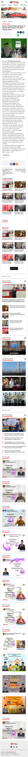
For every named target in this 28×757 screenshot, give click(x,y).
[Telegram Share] (23, 32)
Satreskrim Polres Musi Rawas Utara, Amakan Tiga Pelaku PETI (20, 213)
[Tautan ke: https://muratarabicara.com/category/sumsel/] (25, 359)
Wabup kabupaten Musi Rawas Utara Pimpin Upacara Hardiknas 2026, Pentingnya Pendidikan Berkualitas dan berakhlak (14, 438)
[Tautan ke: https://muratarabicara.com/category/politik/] (25, 338)
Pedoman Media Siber (6, 754)
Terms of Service (5, 753)
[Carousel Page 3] (14, 353)
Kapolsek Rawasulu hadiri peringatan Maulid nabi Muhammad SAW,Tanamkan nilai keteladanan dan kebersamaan (19, 201)
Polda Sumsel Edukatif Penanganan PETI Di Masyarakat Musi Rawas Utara (7, 201)
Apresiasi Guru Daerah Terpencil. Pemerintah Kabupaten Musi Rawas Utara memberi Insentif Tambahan (14, 451)
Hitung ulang (6, 24)
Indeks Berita (14, 753)
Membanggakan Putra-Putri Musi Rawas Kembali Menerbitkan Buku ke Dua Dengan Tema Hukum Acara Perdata (14, 443)
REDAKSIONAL (16, 754)
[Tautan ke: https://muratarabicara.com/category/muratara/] (25, 281)
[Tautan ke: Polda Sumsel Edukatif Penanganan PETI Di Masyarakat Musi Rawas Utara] (5, 315)
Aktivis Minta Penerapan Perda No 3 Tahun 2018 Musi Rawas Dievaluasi (13, 349)
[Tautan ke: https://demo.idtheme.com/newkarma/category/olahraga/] (25, 415)
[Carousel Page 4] (16, 353)
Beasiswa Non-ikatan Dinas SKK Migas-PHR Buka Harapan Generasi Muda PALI (15, 447)
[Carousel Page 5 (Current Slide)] (17, 353)
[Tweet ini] (21, 32)
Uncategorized (5, 34)
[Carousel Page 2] (12, 353)
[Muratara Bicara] (14, 2)
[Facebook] (11, 164)
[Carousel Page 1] (10, 353)
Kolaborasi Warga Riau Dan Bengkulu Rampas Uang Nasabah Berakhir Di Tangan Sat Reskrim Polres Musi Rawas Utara (7, 213)
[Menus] (2, 2)
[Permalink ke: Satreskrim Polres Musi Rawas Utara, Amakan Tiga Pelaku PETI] (20, 208)
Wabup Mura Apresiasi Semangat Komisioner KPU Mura (20, 170)
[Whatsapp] (18, 35)
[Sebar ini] (18, 32)
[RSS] (17, 164)
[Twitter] (14, 164)
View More (14, 268)
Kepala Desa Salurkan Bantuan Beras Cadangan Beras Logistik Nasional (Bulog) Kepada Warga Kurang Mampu (20, 189)
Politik (7, 33)
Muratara (4, 33)
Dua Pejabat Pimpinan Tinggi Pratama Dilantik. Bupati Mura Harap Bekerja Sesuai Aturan (7, 171)
